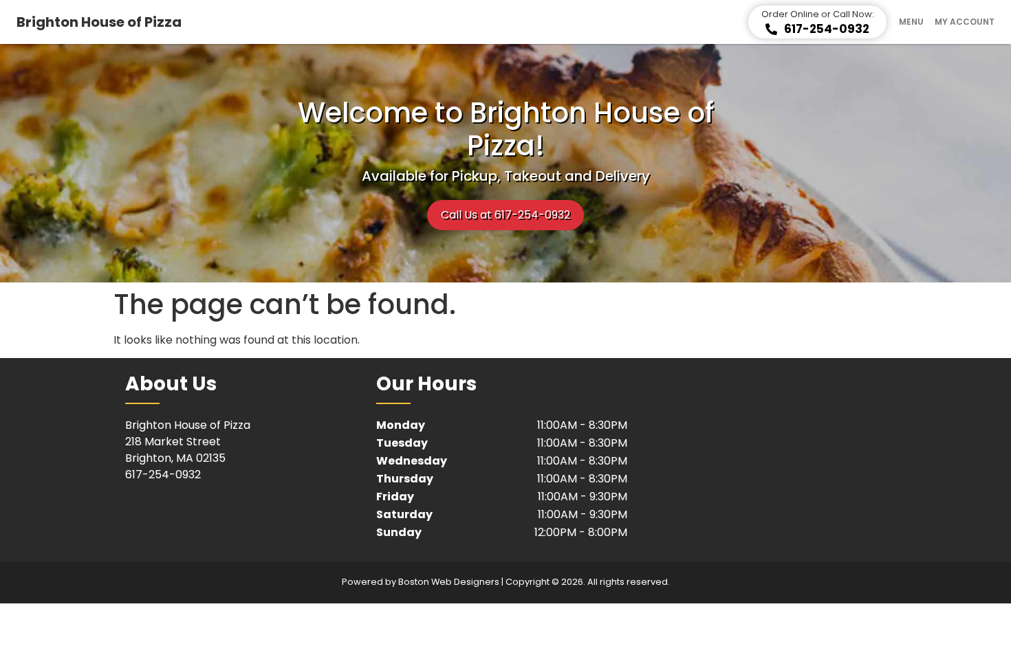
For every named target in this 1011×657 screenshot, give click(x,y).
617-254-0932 (163, 474)
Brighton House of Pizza (99, 22)
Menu (911, 22)
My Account (964, 22)
